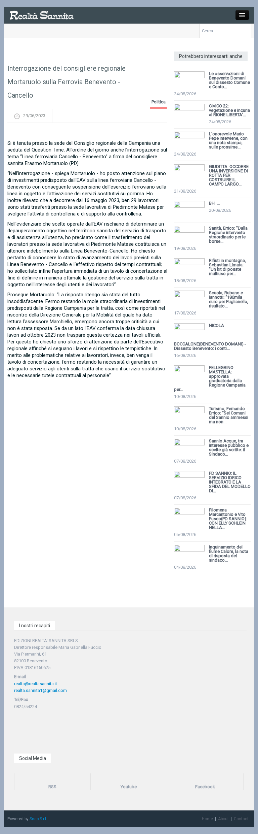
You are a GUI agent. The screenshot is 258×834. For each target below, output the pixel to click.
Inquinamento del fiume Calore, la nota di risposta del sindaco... (228, 553)
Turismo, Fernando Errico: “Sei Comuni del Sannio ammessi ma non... (228, 415)
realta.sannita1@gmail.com (40, 690)
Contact (241, 818)
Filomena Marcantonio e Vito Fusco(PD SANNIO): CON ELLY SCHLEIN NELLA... (228, 518)
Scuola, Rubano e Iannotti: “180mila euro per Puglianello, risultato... (228, 299)
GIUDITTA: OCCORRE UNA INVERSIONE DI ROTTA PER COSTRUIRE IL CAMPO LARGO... (229, 175)
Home (207, 818)
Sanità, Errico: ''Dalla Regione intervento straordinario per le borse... (228, 235)
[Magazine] (41, 14)
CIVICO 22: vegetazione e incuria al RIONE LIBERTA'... (229, 110)
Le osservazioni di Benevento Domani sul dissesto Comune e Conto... (229, 80)
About (223, 818)
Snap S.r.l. (38, 818)
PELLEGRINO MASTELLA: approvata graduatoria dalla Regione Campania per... (210, 378)
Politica (159, 101)
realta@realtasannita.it (35, 683)
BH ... (214, 203)
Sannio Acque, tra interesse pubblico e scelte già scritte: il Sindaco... (229, 447)
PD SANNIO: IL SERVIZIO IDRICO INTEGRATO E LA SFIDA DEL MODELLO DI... (230, 482)
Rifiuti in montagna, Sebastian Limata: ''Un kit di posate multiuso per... (227, 267)
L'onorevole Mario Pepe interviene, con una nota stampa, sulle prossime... (228, 140)
